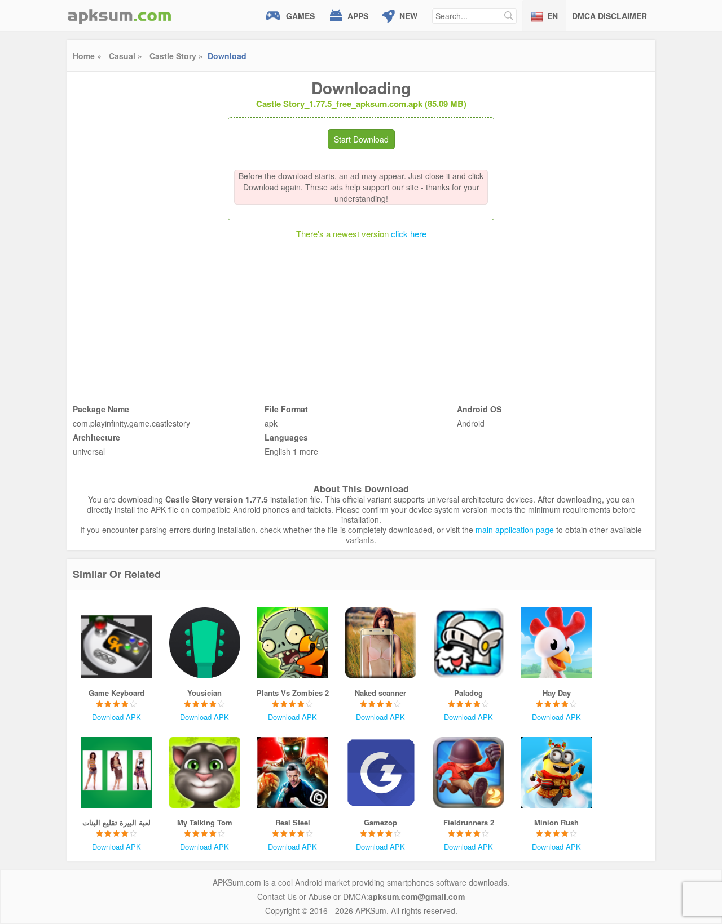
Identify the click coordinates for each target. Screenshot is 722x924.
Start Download (361, 139)
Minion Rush (556, 822)
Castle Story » (176, 55)
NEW (408, 15)
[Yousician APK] (205, 643)
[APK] (119, 15)
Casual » (125, 55)
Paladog (468, 692)
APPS (357, 15)
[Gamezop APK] (381, 772)
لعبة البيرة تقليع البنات (116, 822)
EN (552, 15)
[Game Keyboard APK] (117, 643)
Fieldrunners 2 (468, 822)
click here (408, 233)
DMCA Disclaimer (609, 15)
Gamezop (380, 822)
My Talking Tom (204, 822)
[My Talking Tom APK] (205, 772)
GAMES (300, 15)
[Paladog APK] (469, 643)
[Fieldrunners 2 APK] (469, 772)
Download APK (116, 717)
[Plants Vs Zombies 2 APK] (293, 643)
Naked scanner (380, 692)
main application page (515, 529)
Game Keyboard (116, 692)
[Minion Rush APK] (557, 772)
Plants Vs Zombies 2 (293, 692)
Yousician (204, 692)
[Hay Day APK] (557, 643)
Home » (87, 55)
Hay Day (557, 692)
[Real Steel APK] (293, 772)
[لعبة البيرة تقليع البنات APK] (117, 772)
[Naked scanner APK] (381, 643)
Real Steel (292, 822)
